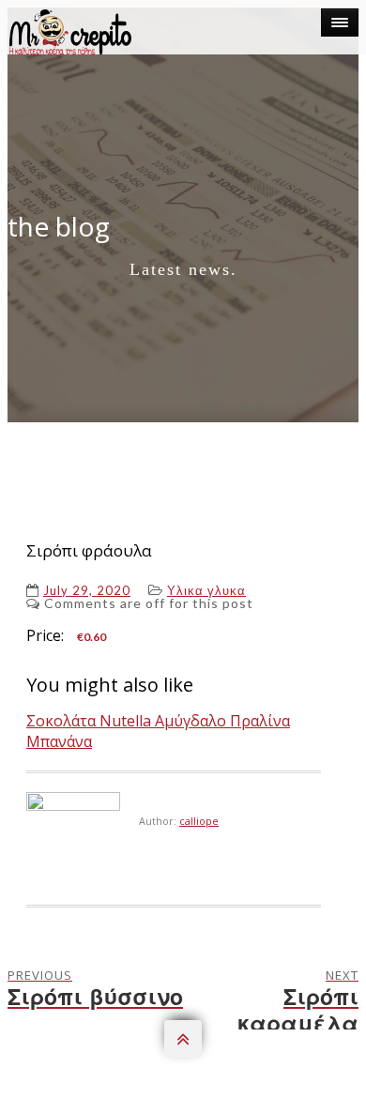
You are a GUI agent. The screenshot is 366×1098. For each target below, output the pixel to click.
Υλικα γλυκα (206, 590)
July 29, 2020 (86, 590)
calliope (199, 821)
